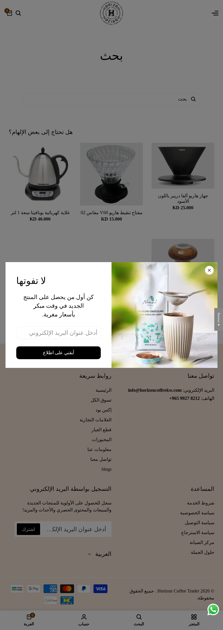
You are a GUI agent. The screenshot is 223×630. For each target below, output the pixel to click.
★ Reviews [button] (218, 319)
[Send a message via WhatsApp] (213, 609)
